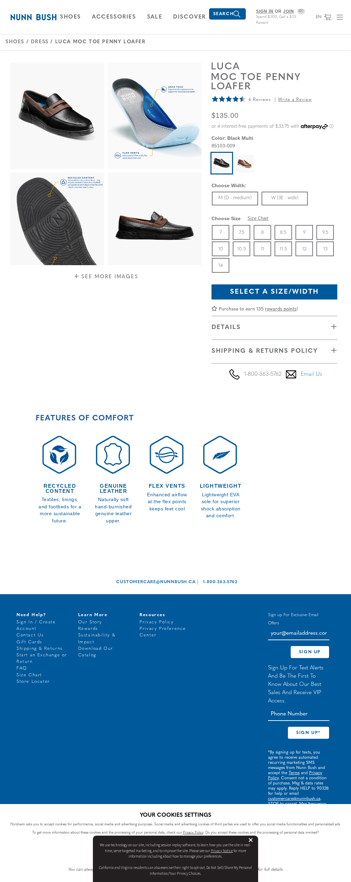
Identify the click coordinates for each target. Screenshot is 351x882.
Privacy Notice (222, 850)
